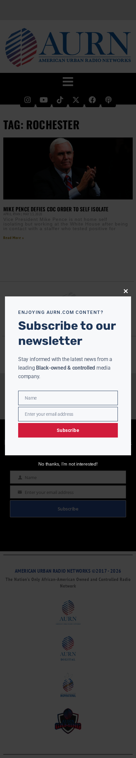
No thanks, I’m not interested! (67, 464)
